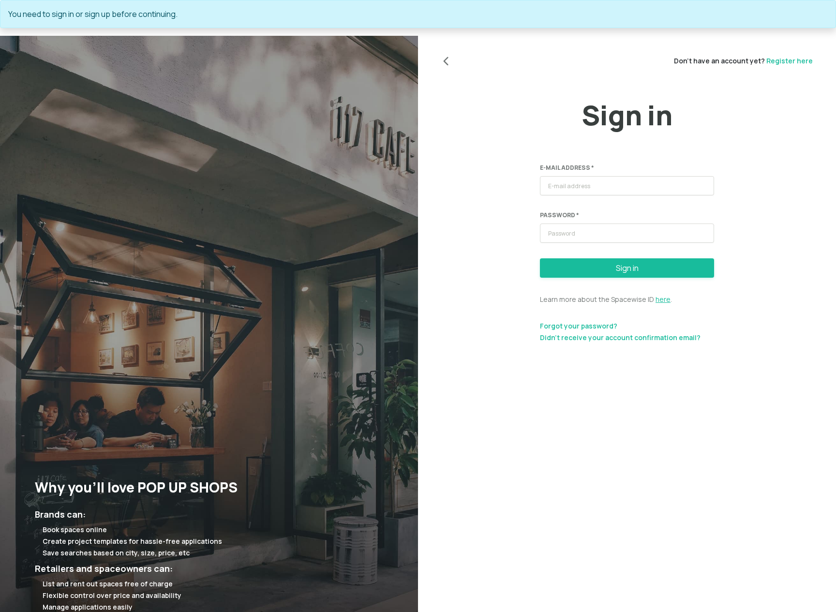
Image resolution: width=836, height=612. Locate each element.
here (663, 299)
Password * (559, 215)
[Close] (824, 14)
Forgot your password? (578, 325)
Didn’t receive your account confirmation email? (620, 337)
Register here (789, 60)
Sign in (627, 268)
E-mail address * (567, 168)
